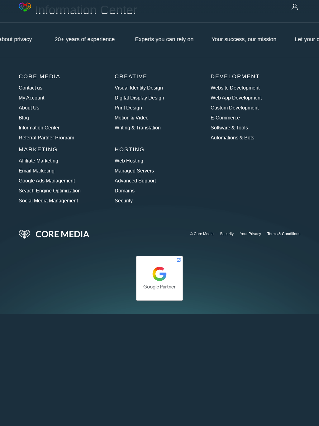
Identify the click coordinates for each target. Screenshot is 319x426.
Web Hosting (129, 160)
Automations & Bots (232, 137)
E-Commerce (225, 117)
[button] (159, 6)
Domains (125, 190)
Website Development (235, 87)
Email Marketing (37, 170)
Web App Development (236, 97)
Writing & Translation (138, 127)
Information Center (39, 127)
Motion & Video (132, 117)
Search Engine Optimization (50, 190)
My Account (31, 97)
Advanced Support (135, 180)
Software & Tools (229, 127)
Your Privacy (250, 234)
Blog (24, 117)
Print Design (128, 107)
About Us (29, 107)
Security (124, 200)
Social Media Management (48, 200)
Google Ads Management (47, 180)
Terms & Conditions (283, 234)
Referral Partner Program (46, 137)
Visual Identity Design (139, 87)
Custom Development (235, 107)
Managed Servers (134, 170)
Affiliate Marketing (38, 160)
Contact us (30, 87)
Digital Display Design (139, 97)
